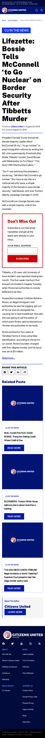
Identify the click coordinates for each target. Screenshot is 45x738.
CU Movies (6, 690)
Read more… (8, 357)
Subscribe (22, 258)
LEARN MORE (15, 612)
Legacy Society (28, 709)
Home (4, 20)
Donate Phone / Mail (29, 697)
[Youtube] (21, 644)
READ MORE (14, 448)
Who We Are (6, 654)
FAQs (24, 716)
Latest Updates (28, 654)
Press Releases (28, 673)
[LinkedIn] (18, 372)
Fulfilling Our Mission (9, 667)
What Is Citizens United (10, 660)
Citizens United (17, 126)
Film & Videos (8, 686)
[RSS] (39, 644)
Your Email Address (19, 245)
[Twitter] (11, 372)
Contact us (6, 673)
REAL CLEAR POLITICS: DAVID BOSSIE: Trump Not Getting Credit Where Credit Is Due (20, 437)
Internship (5, 679)
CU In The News (13, 20)
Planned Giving (28, 703)
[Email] (24, 372)
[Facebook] (5, 372)
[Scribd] (30, 644)
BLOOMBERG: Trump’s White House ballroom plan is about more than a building (21, 505)
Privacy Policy (28, 734)
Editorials (25, 667)
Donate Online (27, 690)
